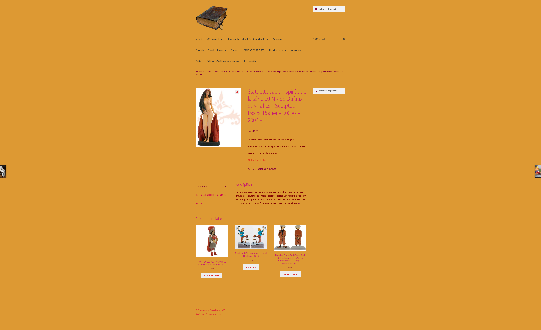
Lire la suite (251, 267)
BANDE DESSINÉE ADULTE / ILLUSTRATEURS (224, 71)
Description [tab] (201, 186)
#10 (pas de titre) (215, 39)
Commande (278, 39)
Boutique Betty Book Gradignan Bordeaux (248, 39)
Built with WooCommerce (208, 313)
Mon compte (297, 50)
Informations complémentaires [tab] (211, 194)
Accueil (199, 39)
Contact (235, 50)
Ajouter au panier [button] (211, 275)
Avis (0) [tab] (199, 203)
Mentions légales (277, 50)
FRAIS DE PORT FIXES (253, 50)
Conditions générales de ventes (211, 50)
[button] (237, 92)
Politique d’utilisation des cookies (223, 61)
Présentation (250, 61)
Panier (199, 61)
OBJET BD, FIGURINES (252, 71)
